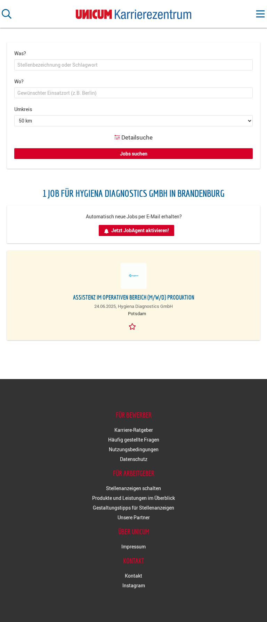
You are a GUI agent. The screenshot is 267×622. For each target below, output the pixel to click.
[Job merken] (133, 326)
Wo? (19, 81)
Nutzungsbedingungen (134, 449)
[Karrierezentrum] (133, 12)
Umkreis (23, 109)
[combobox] (133, 64)
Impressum (133, 546)
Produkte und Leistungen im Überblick (133, 498)
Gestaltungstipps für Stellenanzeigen (133, 507)
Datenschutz (133, 459)
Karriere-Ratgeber (133, 430)
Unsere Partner (134, 517)
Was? (20, 53)
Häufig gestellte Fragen (133, 439)
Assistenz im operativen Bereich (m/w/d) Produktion (133, 297)
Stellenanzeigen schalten (133, 488)
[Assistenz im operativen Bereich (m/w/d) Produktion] (133, 276)
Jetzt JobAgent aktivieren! (140, 230)
